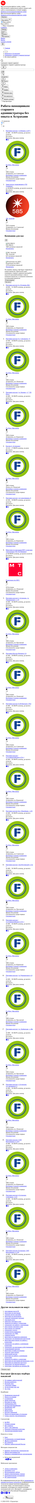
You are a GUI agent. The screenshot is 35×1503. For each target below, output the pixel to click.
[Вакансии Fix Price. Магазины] (19, 152)
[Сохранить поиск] (3, 72)
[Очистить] (3, 67)
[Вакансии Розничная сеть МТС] (19, 569)
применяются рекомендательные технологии (17, 1481)
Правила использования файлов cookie (14, 15)
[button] (3, 38)
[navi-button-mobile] (3, 44)
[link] (4, 34)
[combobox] (10, 63)
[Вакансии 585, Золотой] (19, 206)
